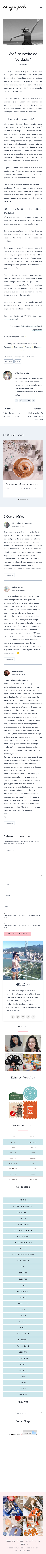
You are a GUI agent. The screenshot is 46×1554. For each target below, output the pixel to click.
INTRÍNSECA (13, 1163)
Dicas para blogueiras (23, 1255)
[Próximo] (39, 468)
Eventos (23, 1279)
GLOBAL (33, 1174)
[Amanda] (32, 1043)
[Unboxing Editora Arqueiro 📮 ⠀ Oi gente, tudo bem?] (13, 1526)
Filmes (23, 1285)
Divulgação (23, 1261)
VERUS (33, 1163)
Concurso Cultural (23, 1230)
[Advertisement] (23, 1460)
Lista (23, 1309)
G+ (24, 350)
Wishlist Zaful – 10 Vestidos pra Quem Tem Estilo (35, 414)
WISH (33, 1153)
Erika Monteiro (22, 372)
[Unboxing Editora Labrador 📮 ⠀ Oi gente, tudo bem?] (33, 1506)
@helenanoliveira (10, 319)
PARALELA (33, 1147)
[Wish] (30, 1093)
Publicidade (23, 1346)
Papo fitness (23, 1334)
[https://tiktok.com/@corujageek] (18, 1017)
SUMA (13, 1147)
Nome (8, 884)
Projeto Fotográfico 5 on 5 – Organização (11, 412)
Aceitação (8, 357)
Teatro (23, 1382)
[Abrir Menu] (41, 7)
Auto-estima (31, 357)
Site (6, 906)
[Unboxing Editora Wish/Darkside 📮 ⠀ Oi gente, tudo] (13, 1506)
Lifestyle (23, 1303)
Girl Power (9, 361)
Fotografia (23, 1291)
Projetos (23, 1340)
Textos (23, 49)
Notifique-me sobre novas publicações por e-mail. (22, 926)
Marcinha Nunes (19, 523)
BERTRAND (33, 1142)
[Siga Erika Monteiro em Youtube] (29, 400)
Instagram (18, 347)
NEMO (13, 1142)
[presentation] (23, 460)
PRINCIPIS (12, 1158)
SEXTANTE (13, 1174)
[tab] (18, 499)
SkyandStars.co (23, 1550)
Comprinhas (23, 1224)
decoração (23, 1236)
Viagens (23, 1394)
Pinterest (38, 347)
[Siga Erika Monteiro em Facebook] (16, 400)
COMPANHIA (33, 1179)
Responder (9, 575)
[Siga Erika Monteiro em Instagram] (25, 400)
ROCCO (13, 1137)
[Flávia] (14, 1043)
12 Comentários (30, 488)
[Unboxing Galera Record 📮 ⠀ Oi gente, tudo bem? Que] (33, 1526)
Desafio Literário (23, 1243)
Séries (23, 1364)
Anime (23, 1200)
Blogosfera (23, 1212)
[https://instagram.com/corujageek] (12, 1017)
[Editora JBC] (16, 1110)
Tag (23, 1376)
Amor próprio (19, 357)
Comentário (10, 850)
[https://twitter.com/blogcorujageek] (28, 1017)
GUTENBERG (13, 1168)
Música (23, 1328)
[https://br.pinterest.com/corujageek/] (33, 1017)
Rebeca (15, 587)
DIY (23, 1267)
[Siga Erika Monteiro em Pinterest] (33, 400)
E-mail (8, 895)
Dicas (23, 1249)
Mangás (23, 1321)
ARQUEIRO (32, 1137)
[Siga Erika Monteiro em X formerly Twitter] (21, 400)
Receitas (23, 1352)
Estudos (23, 1273)
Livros (23, 1315)
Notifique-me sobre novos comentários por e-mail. (22, 916)
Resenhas (23, 1358)
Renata (15, 671)
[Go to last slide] (6, 468)
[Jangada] (30, 1110)
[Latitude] (16, 1096)
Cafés (23, 1218)
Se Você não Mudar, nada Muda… (23, 484)
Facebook (7, 347)
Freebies (23, 1297)
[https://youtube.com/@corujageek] (23, 1017)
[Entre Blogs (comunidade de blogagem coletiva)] (30, 1432)
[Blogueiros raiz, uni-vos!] (16, 1434)
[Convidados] (32, 1062)
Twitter (28, 347)
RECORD (33, 1158)
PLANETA (33, 1168)
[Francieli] (14, 1062)
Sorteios (23, 1370)
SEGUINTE (13, 1153)
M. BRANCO (13, 1179)
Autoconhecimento (23, 1206)
